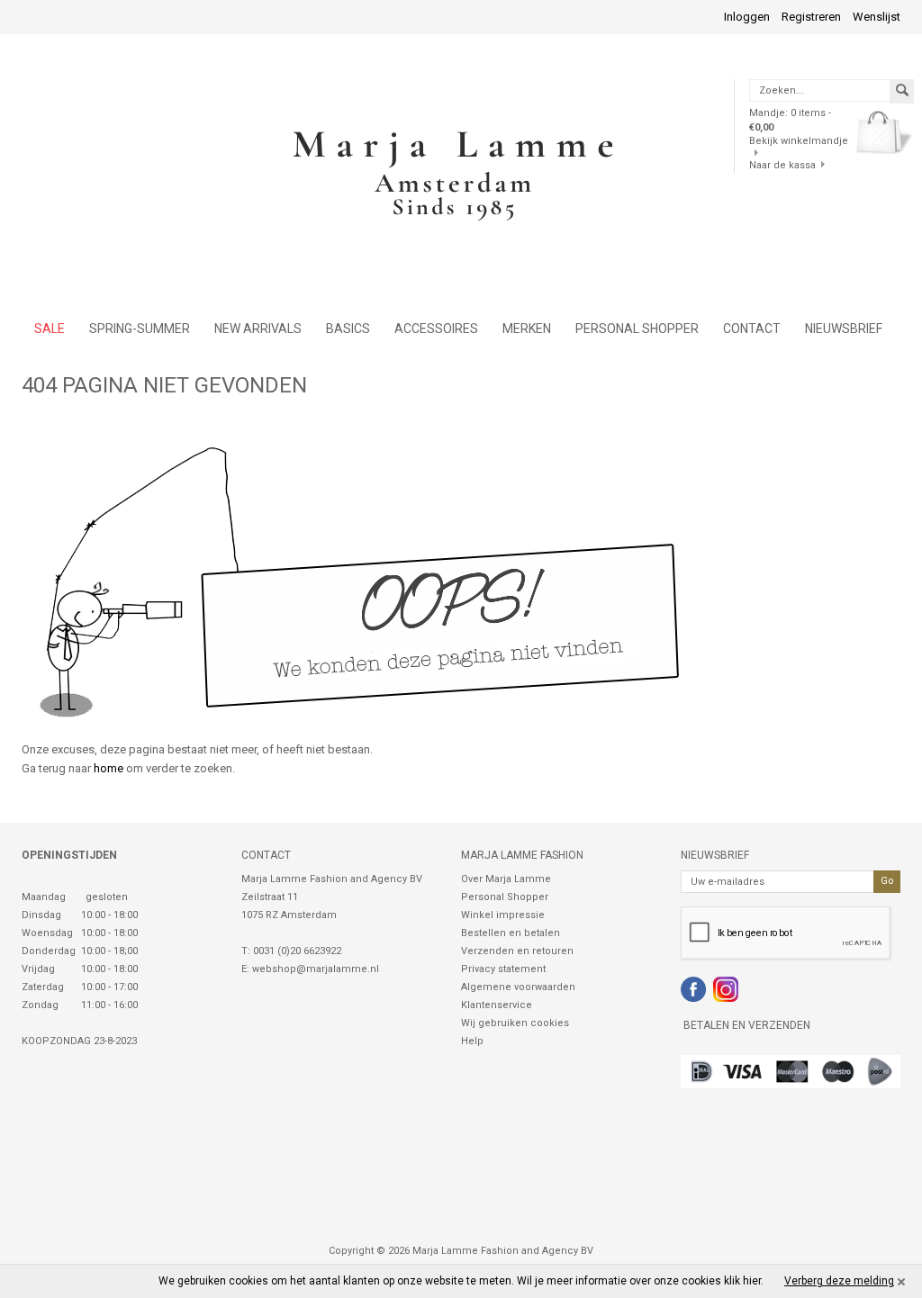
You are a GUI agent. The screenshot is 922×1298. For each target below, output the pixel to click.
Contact (752, 328)
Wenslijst (876, 16)
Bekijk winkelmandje (798, 141)
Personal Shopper (504, 897)
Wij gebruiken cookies (515, 1023)
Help (472, 1041)
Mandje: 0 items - (790, 119)
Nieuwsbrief (843, 328)
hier (752, 1281)
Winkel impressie (503, 915)
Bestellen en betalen (510, 933)
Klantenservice (496, 1005)
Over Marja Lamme (506, 879)
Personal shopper (637, 328)
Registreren (811, 16)
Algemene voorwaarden (518, 987)
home (108, 768)
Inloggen (747, 16)
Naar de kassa (782, 165)
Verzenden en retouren (517, 951)
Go (887, 881)
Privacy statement (503, 969)
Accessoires (436, 328)
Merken (526, 328)
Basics (348, 328)
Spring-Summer (139, 328)
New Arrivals (258, 328)
